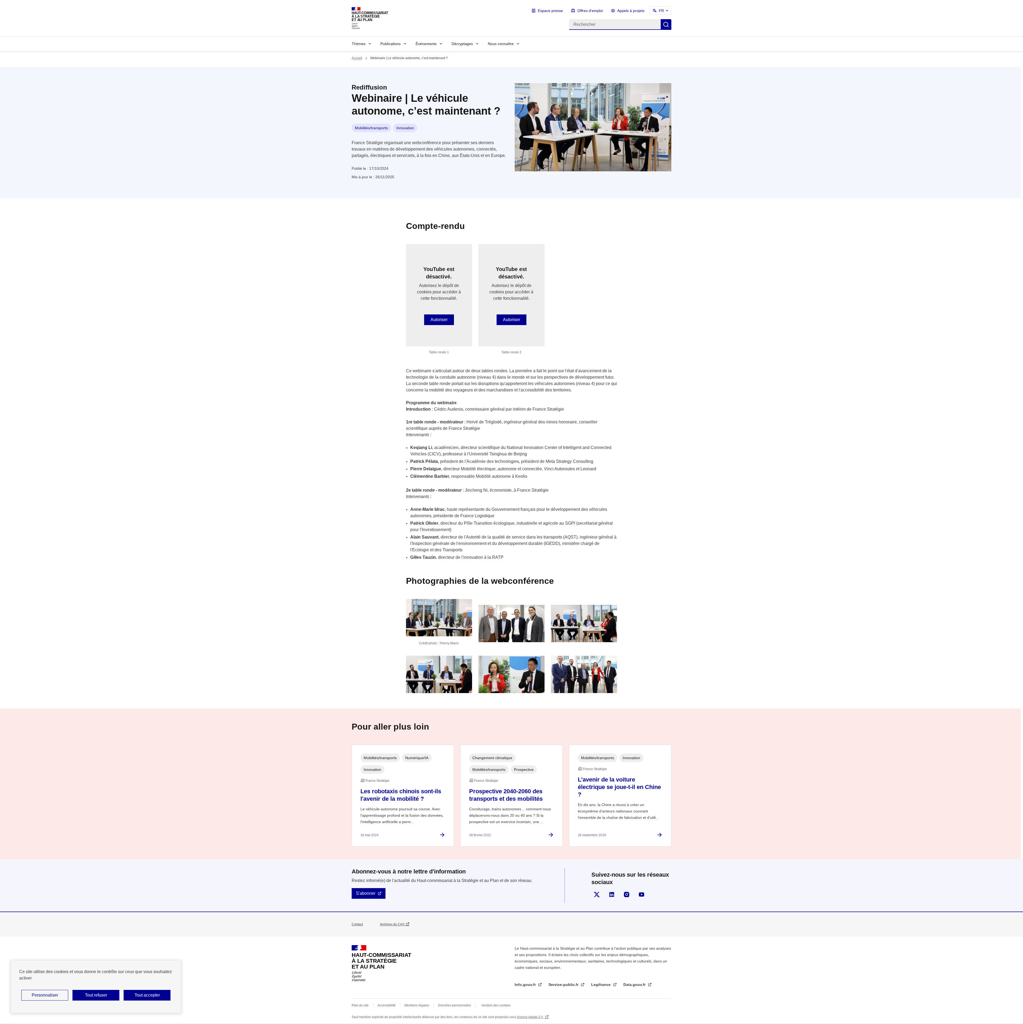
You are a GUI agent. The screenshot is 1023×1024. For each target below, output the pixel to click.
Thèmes (359, 44)
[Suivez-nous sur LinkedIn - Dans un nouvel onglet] (611, 894)
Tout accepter (147, 995)
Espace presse (550, 11)
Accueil (357, 58)
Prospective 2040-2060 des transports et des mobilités (506, 795)
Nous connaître (501, 44)
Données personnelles (454, 1005)
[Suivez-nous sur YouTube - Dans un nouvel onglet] (641, 894)
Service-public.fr (564, 984)
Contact (357, 924)
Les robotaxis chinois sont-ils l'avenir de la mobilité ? (400, 795)
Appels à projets (630, 11)
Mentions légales (416, 1005)
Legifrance (601, 984)
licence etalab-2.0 (530, 1017)
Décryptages (462, 44)
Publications (390, 44)
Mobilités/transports (371, 128)
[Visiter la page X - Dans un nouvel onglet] (596, 894)
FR (661, 11)
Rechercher (666, 24)
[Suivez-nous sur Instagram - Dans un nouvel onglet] (626, 894)
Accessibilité (386, 1005)
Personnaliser (45, 995)
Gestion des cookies (496, 1005)
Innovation (405, 128)
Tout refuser (96, 995)
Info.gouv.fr (526, 984)
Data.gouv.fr (635, 984)
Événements (426, 44)
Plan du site (360, 1005)
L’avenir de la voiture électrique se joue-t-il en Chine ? (619, 787)
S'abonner (365, 893)
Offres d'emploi (590, 11)
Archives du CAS (392, 924)
